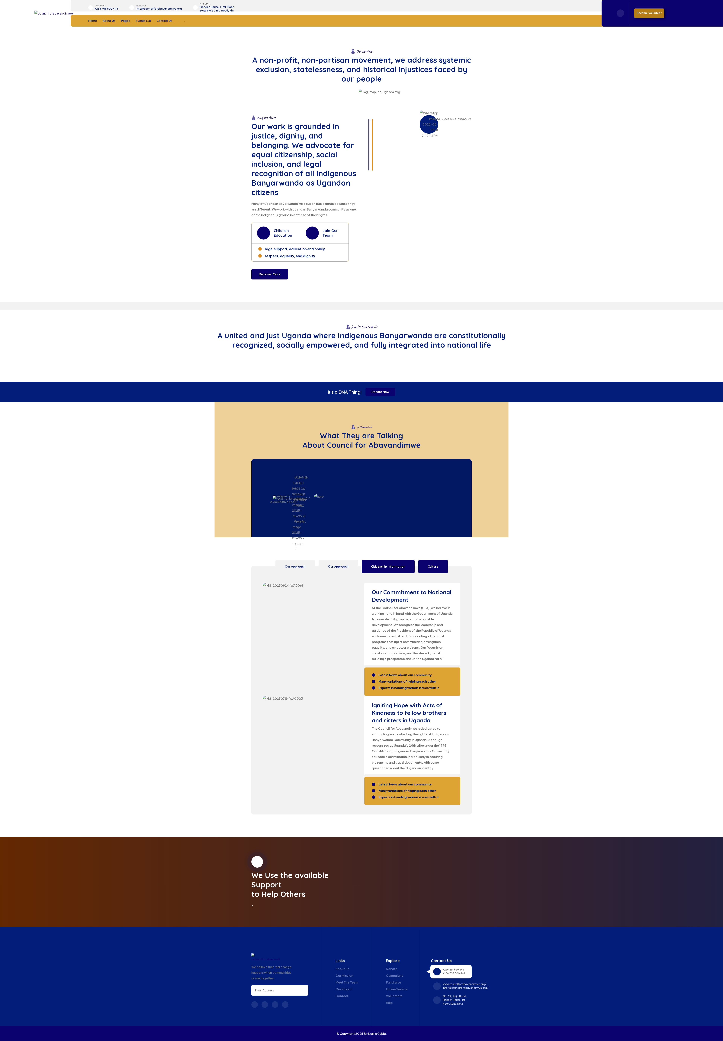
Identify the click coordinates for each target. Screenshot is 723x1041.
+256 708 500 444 (106, 8)
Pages (125, 21)
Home (92, 21)
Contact (342, 996)
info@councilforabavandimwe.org (159, 8)
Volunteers (394, 996)
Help (389, 1003)
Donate (391, 969)
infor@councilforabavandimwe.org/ (465, 988)
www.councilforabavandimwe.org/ (465, 984)
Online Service (396, 989)
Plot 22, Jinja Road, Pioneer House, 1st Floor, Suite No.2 (455, 999)
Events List (143, 21)
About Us (109, 21)
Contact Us (164, 21)
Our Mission (344, 975)
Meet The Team (347, 982)
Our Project (344, 989)
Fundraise (393, 982)
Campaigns (394, 975)
